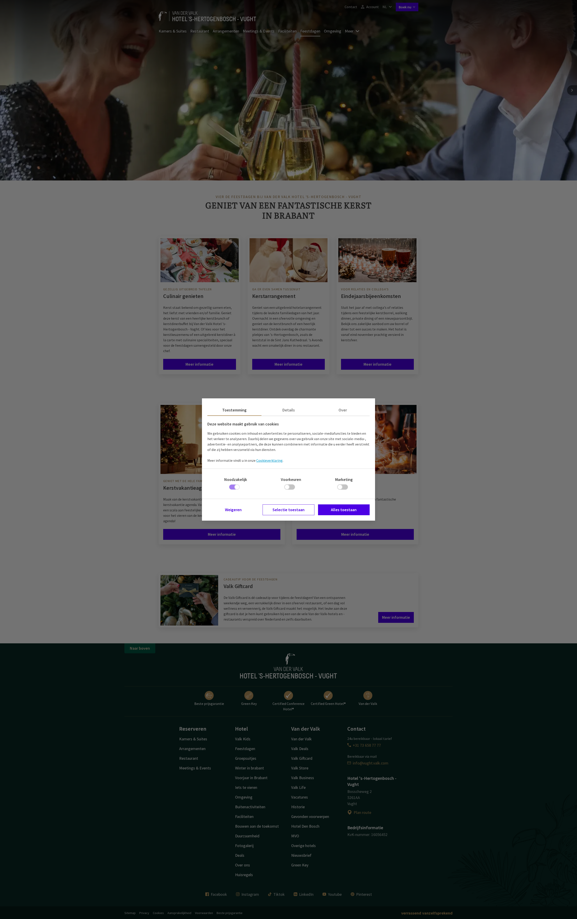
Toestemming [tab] (234, 410)
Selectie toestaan (288, 509)
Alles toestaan (344, 509)
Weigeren (233, 509)
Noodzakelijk (235, 479)
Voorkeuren (291, 479)
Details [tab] (288, 410)
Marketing (344, 479)
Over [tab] (343, 410)
